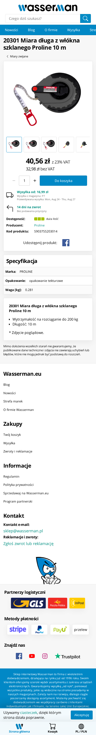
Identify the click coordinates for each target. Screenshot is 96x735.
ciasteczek (28, 712)
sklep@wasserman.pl (23, 531)
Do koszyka (63, 180)
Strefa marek (13, 401)
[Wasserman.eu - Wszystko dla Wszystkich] (48, 8)
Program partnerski (17, 501)
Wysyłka (73, 30)
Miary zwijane (19, 56)
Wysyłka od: (32, 192)
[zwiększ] (35, 181)
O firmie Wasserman (18, 410)
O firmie (51, 30)
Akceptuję (81, 715)
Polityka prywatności (18, 485)
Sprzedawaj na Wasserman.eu (26, 493)
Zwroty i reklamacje (17, 451)
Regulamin (11, 476)
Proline (39, 225)
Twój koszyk (12, 434)
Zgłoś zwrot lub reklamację (28, 543)
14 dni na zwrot (29, 207)
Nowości (11, 30)
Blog (31, 30)
